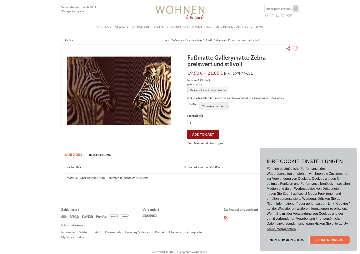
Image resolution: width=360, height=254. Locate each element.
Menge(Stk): (195, 115)
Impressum (68, 232)
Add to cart (203, 134)
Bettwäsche (141, 27)
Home (167, 40)
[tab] (73, 154)
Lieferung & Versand (138, 232)
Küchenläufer (177, 27)
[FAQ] (272, 14)
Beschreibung (100, 154)
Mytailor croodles (72, 237)
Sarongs (121, 27)
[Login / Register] (277, 14)
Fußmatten (201, 27)
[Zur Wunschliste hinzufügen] (296, 49)
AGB (98, 232)
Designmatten (193, 40)
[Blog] (226, 217)
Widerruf (85, 232)
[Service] (289, 14)
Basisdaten (73, 154)
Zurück (69, 40)
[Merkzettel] (266, 14)
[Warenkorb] (283, 14)
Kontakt (160, 232)
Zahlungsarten (194, 232)
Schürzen (104, 27)
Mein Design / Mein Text (233, 27)
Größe (192, 104)
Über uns (175, 232)
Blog (259, 27)
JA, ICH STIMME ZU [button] (329, 240)
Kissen (158, 27)
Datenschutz (113, 232)
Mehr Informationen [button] (281, 229)
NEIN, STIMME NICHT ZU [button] (287, 240)
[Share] (289, 49)
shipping (197, 84)
